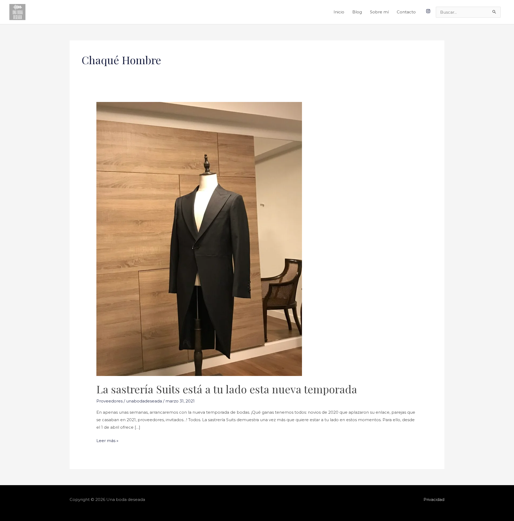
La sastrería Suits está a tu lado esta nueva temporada (226, 389)
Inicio (339, 11)
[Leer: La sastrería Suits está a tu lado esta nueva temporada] (199, 238)
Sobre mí (379, 11)
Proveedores (109, 401)
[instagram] (429, 11)
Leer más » (107, 440)
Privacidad (434, 499)
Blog (357, 11)
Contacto (406, 11)
